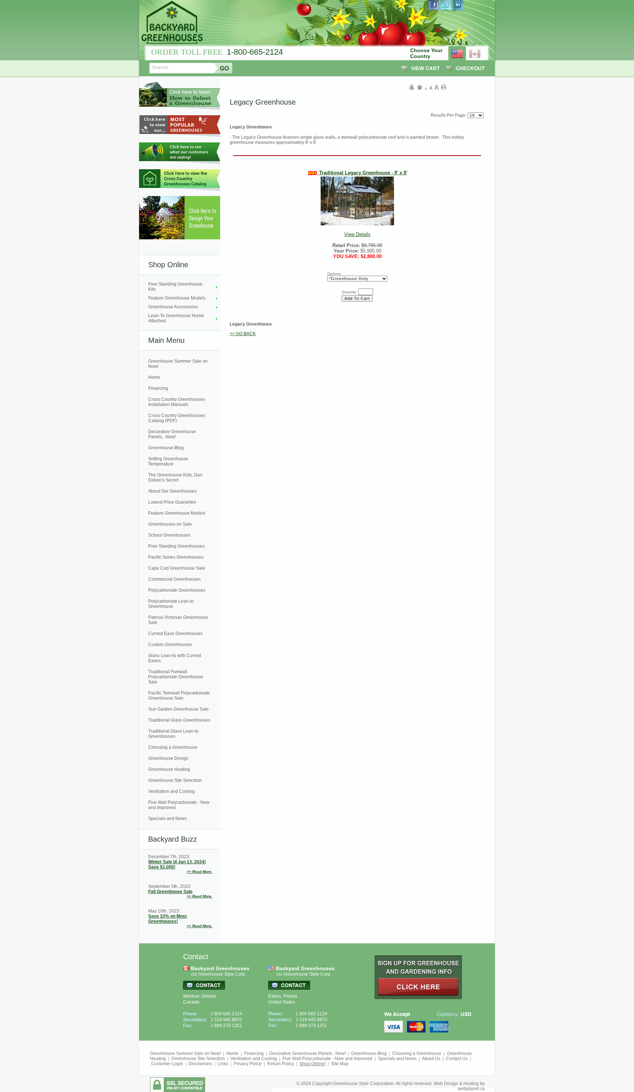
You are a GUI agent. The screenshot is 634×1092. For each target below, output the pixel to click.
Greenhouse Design (168, 758)
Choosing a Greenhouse (172, 747)
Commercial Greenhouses (174, 579)
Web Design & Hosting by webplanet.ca (459, 1086)
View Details (362, 203)
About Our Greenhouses (172, 491)
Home (154, 377)
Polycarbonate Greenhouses (176, 590)
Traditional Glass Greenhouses (179, 720)
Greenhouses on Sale (170, 524)
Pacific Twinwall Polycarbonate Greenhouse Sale (179, 695)
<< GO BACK (243, 333)
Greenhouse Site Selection (175, 780)
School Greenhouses (169, 535)
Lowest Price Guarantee (172, 502)
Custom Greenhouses (170, 644)
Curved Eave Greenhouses (175, 633)
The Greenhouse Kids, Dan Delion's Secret (175, 477)
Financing (158, 388)
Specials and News (167, 818)
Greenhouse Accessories (173, 306)
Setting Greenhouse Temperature (168, 461)
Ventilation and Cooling (171, 791)
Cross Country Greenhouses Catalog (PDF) (176, 418)
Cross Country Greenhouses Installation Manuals (176, 402)
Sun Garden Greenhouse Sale (178, 709)
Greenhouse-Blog (166, 447)
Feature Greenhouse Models (176, 298)
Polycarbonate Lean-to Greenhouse (171, 604)
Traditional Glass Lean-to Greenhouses (173, 734)
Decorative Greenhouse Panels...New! (172, 434)
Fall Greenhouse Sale (170, 891)
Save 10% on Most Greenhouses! (167, 919)
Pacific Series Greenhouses (176, 557)
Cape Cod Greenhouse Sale (176, 568)
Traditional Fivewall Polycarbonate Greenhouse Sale (175, 677)
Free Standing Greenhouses (176, 546)
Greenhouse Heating (169, 769)
